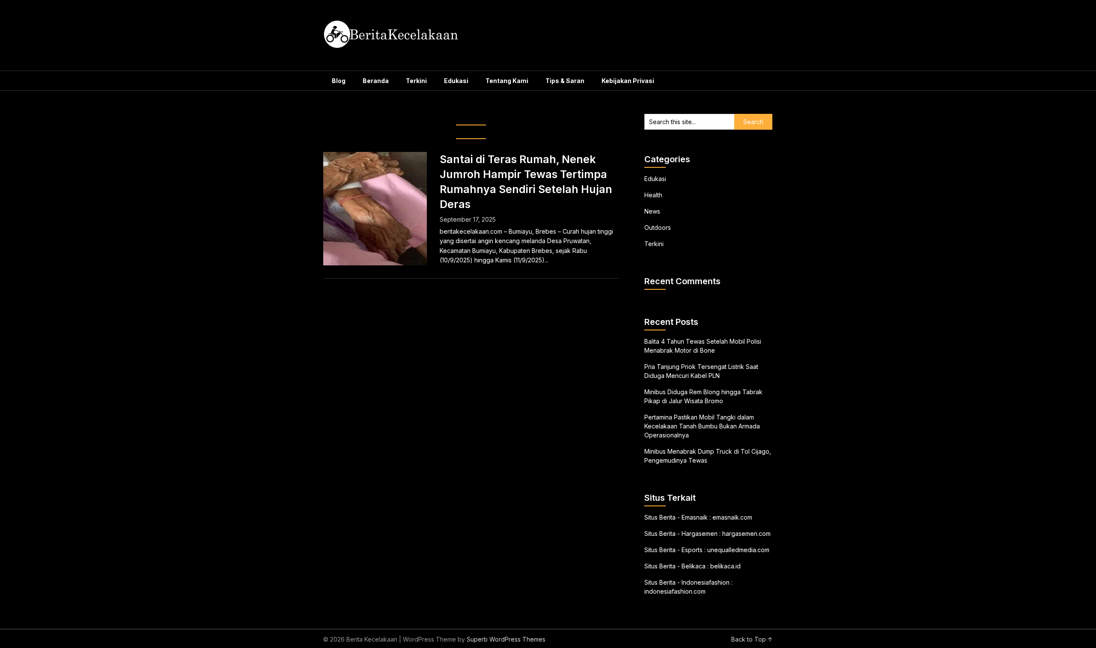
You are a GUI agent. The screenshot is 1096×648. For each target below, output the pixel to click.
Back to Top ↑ (752, 639)
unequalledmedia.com (738, 549)
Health (653, 195)
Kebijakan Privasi (628, 80)
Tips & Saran (564, 80)
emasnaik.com (732, 517)
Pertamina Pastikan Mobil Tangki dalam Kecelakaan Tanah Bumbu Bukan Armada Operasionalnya (702, 426)
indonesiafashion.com (675, 591)
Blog (338, 80)
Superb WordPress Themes (506, 639)
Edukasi (456, 80)
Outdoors (657, 227)
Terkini (416, 80)
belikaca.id (725, 566)
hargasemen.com (746, 533)
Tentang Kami (506, 80)
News (652, 211)
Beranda (376, 80)
